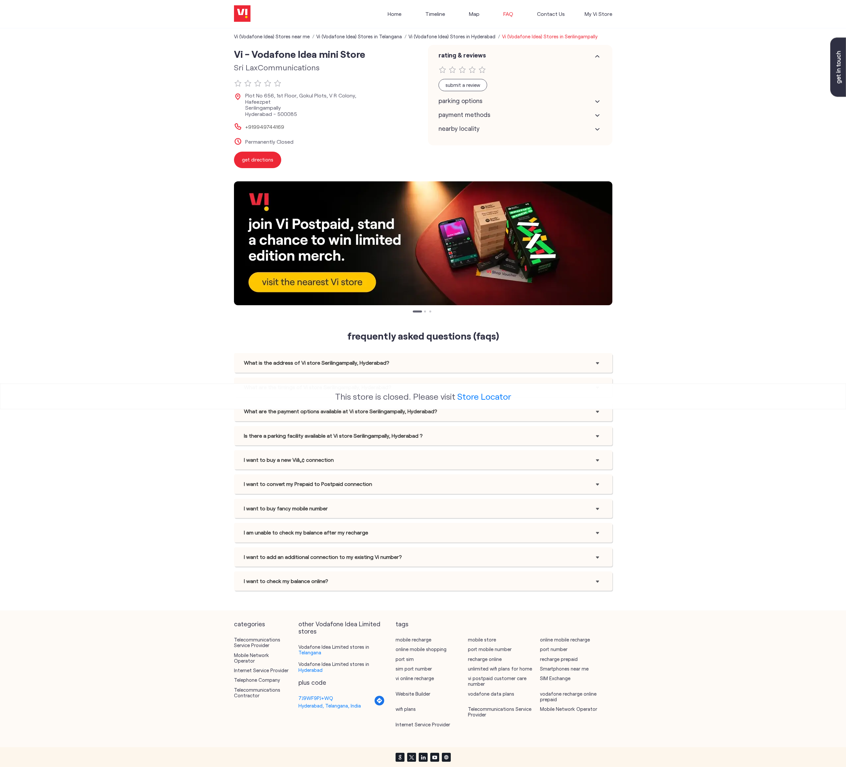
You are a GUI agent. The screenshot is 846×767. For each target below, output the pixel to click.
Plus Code (312, 682)
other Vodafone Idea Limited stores (339, 627)
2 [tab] (425, 312)
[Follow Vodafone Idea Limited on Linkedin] (423, 757)
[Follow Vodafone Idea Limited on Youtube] (435, 757)
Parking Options (460, 100)
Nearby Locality (459, 128)
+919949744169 (264, 127)
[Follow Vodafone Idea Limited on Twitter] (411, 757)
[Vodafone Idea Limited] (242, 14)
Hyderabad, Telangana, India (329, 706)
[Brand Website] (446, 757)
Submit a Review (462, 85)
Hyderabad (310, 670)
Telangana (309, 652)
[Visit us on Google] (400, 757)
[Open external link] (838, 95)
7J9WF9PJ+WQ (315, 698)
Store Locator (484, 396)
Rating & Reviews (462, 55)
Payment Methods (464, 114)
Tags (402, 624)
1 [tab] (414, 312)
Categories (249, 624)
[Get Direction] (379, 704)
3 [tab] (431, 312)
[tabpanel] (423, 243)
